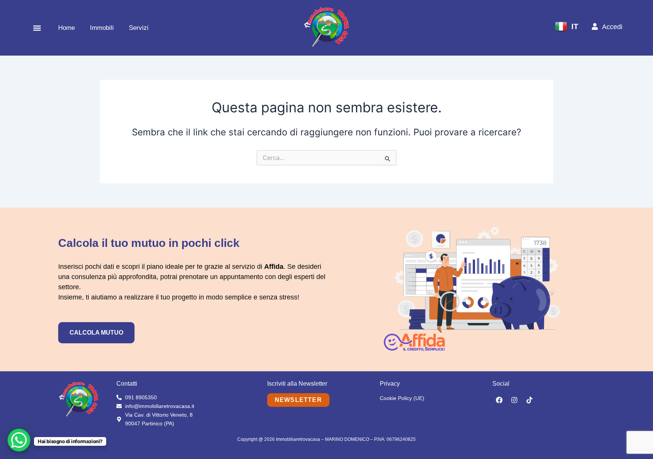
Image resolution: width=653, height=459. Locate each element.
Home (66, 27)
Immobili (102, 27)
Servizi (139, 27)
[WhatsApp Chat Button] (19, 440)
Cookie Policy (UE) (402, 398)
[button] (37, 28)
